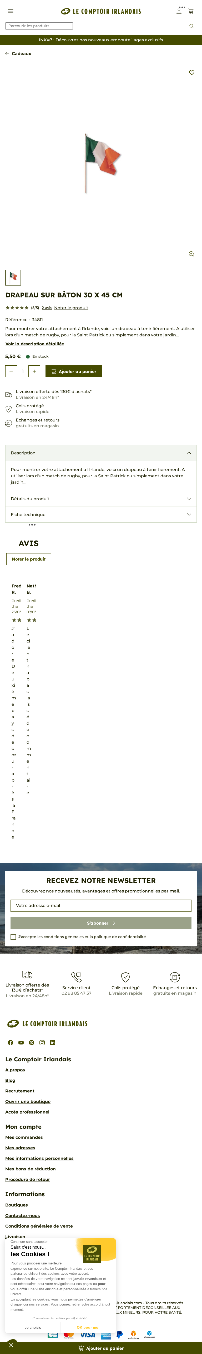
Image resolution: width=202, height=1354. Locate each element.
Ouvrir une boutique (27, 1101)
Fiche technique (28, 514)
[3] (17, 307)
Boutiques (16, 1205)
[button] (11, 1345)
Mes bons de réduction (30, 1168)
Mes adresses (20, 1147)
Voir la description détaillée (35, 343)
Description (23, 452)
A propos (15, 1069)
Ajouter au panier (77, 371)
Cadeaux (21, 53)
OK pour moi (88, 1327)
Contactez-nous (22, 1215)
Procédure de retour (27, 1179)
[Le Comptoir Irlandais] (101, 11)
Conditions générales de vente (39, 1226)
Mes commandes (24, 1137)
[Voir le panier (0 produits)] (191, 11)
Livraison (15, 1236)
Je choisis (33, 1327)
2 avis (47, 307)
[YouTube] (21, 1042)
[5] (26, 307)
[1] (7, 307)
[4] (21, 307)
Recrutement (19, 1090)
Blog (10, 1080)
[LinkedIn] (52, 1042)
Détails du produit (30, 498)
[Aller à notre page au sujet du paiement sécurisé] (101, 1334)
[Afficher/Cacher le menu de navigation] (10, 11)
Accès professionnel (27, 1112)
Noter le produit (71, 307)
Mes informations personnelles (39, 1158)
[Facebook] (10, 1042)
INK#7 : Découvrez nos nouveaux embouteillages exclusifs (101, 39)
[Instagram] (42, 1042)
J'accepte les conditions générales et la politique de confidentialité (82, 936)
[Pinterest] (31, 1042)
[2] (12, 307)
